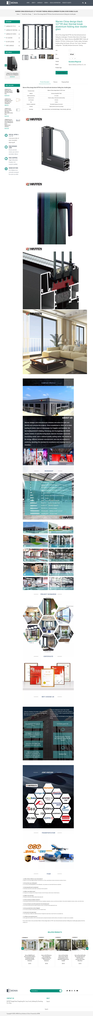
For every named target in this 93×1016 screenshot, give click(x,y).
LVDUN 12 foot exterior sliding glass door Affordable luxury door (9, 111)
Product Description (44, 82)
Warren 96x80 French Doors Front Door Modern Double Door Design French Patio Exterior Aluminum (29, 958)
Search (48, 1001)
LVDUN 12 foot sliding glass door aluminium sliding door (12, 74)
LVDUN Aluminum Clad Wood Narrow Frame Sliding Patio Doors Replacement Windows (9, 123)
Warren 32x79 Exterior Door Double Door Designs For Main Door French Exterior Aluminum (46, 958)
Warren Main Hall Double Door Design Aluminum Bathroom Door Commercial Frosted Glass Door (80, 958)
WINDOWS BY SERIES (11, 34)
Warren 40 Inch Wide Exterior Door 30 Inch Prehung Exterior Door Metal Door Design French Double (63, 958)
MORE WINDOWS (10, 45)
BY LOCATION (9, 38)
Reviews (55, 82)
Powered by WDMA (35, 1013)
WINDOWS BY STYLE (11, 26)
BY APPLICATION (10, 41)
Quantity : (57, 58)
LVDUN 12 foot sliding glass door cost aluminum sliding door (9, 101)
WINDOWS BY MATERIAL (12, 30)
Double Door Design (26, 14)
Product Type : (59, 67)
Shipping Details (65, 82)
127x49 (72, 54)
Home (18, 14)
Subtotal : (57, 61)
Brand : (57, 64)
